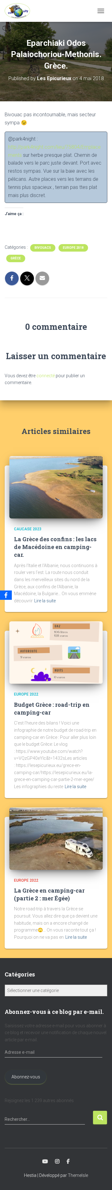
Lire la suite (45, 600)
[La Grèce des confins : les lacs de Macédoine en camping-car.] (56, 486)
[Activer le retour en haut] (100, 1177)
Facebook (68, 1161)
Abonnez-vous (26, 1076)
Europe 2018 (73, 247)
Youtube (45, 1161)
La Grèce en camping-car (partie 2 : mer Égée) (49, 894)
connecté (45, 375)
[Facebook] (6, 595)
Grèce (16, 258)
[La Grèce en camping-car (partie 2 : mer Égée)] (56, 838)
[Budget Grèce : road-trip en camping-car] (56, 652)
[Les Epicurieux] (20, 11)
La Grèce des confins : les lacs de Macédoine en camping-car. (55, 546)
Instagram (57, 1161)
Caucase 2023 (27, 529)
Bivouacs (43, 247)
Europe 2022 (26, 694)
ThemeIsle (78, 1175)
